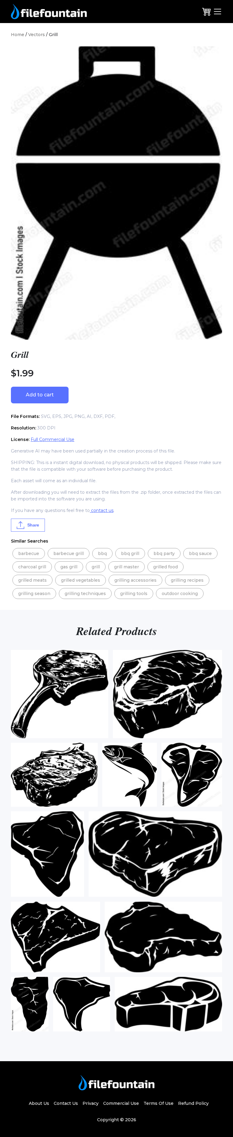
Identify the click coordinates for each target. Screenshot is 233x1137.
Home (17, 34)
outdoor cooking (180, 593)
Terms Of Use (159, 1103)
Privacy (91, 1103)
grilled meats (32, 580)
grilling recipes (187, 580)
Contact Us (66, 1103)
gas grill (68, 567)
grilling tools (133, 593)
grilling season (34, 593)
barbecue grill (68, 553)
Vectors (36, 34)
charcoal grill (32, 567)
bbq (102, 553)
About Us (39, 1103)
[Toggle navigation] (217, 11)
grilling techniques (85, 593)
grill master (126, 567)
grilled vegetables (80, 580)
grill (96, 567)
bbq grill (130, 553)
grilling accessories (135, 580)
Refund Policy (193, 1103)
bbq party (164, 553)
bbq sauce (200, 553)
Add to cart (40, 395)
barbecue (28, 553)
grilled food (165, 567)
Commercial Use (121, 1103)
